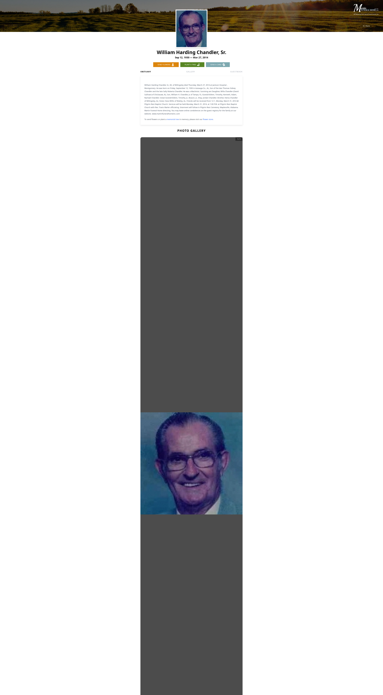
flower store (208, 119)
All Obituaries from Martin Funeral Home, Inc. (366, 14)
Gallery (190, 71)
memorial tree (173, 119)
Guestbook (236, 71)
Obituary (145, 71)
